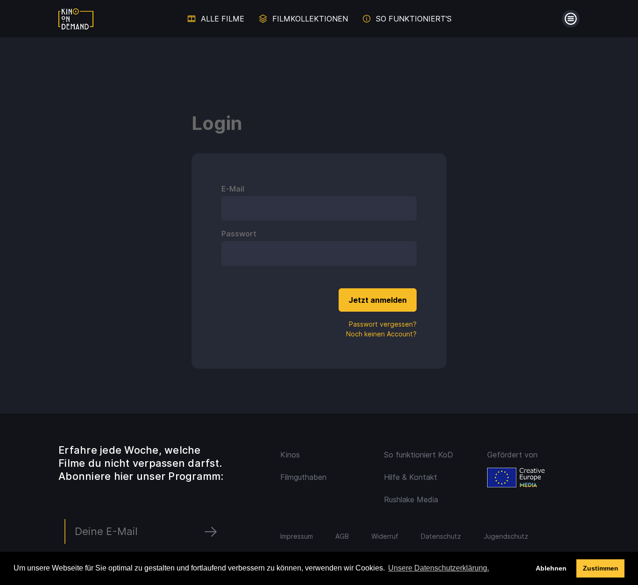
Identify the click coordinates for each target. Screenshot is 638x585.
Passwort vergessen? (383, 324)
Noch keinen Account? (381, 334)
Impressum (296, 536)
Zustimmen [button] (600, 568)
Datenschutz (441, 536)
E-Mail (232, 188)
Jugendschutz (505, 536)
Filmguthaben (303, 477)
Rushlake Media (411, 499)
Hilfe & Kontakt (410, 477)
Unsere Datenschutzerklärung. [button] (438, 568)
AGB (342, 536)
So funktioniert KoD (418, 454)
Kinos (290, 454)
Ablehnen (551, 568)
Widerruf (384, 536)
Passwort (238, 233)
